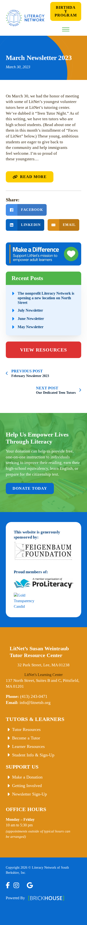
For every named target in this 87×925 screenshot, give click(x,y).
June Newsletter (31, 319)
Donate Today (30, 488)
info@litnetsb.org (35, 702)
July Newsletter (30, 310)
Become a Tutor (26, 738)
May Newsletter (31, 327)
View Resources (43, 349)
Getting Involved (27, 785)
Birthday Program (66, 11)
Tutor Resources (26, 729)
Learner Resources (28, 746)
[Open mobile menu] (65, 29)
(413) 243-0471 (33, 696)
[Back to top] (77, 916)
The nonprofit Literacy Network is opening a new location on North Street (46, 298)
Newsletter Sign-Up (29, 794)
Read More (33, 177)
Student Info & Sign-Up (33, 755)
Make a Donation (27, 777)
